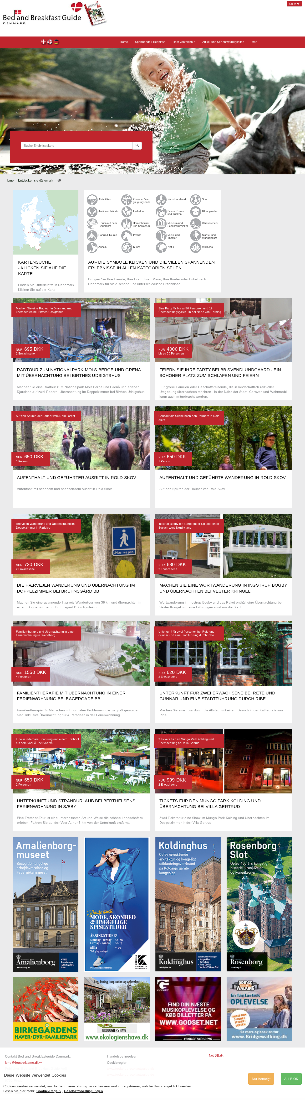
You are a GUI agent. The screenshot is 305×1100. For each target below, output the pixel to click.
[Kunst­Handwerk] (161, 199)
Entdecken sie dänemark (35, 180)
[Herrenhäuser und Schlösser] (126, 223)
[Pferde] (126, 235)
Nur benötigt (261, 1079)
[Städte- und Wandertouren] (195, 235)
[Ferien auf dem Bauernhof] (92, 223)
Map (254, 42)
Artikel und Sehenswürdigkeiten (223, 42)
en (50, 42)
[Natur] (161, 247)
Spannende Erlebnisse (150, 42)
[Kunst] (126, 247)
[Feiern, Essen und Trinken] (161, 211)
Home (124, 42)
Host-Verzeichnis (184, 42)
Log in (293, 3)
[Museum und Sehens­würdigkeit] (161, 223)
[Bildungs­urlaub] (195, 211)
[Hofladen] (126, 211)
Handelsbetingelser (122, 1056)
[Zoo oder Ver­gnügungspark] (126, 199)
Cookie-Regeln (48, 1091)
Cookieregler (117, 1062)
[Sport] (195, 199)
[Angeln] (92, 247)
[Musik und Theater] (161, 235)
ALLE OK (291, 1079)
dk (44, 42)
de (56, 42)
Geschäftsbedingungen (83, 1091)
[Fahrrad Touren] (92, 235)
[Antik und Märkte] (92, 211)
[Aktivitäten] (92, 199)
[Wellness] (195, 247)
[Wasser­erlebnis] (195, 223)
